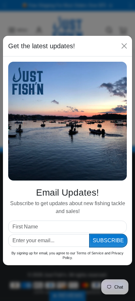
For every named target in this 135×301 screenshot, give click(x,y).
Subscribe (108, 240)
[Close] (124, 46)
